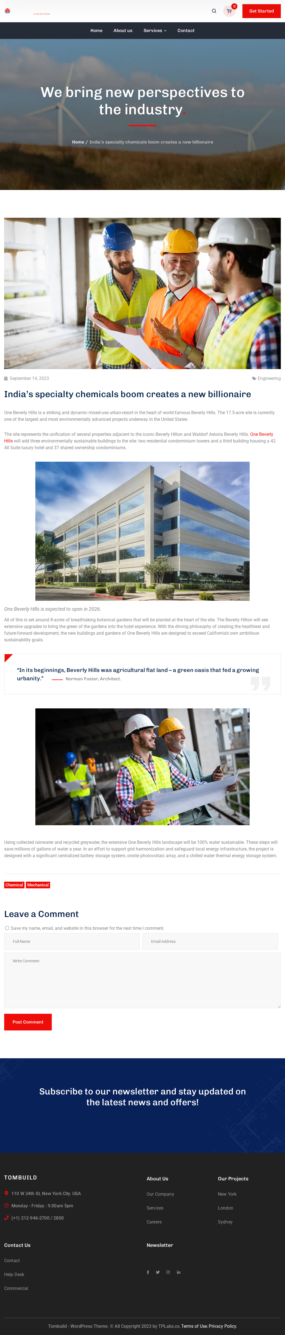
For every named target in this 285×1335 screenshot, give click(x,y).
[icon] (148, 1272)
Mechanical (38, 884)
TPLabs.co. (169, 1326)
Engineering (269, 378)
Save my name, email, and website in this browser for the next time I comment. (87, 928)
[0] (230, 11)
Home (78, 142)
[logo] (27, 10)
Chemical (14, 884)
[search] (214, 11)
